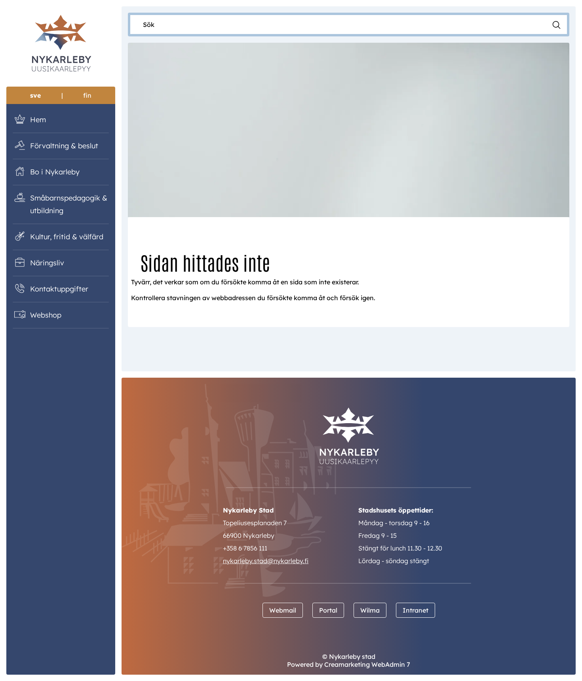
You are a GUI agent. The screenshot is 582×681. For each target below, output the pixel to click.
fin (87, 95)
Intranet (415, 610)
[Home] (60, 44)
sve (35, 95)
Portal (328, 610)
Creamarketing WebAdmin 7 (367, 664)
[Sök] (556, 24)
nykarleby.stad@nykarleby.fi (265, 561)
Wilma (370, 610)
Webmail (282, 610)
